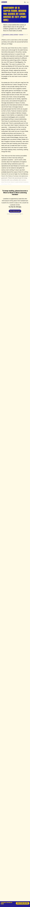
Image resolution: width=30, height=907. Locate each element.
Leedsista (4, 2)
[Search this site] (25, 2)
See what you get (15, 211)
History (21, 34)
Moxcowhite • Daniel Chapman (10, 34)
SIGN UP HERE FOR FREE (22, 903)
